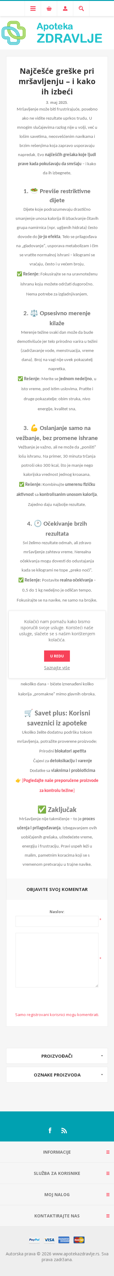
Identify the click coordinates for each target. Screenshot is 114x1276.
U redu (57, 656)
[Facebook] (50, 1130)
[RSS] (64, 1130)
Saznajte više (57, 667)
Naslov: (57, 911)
